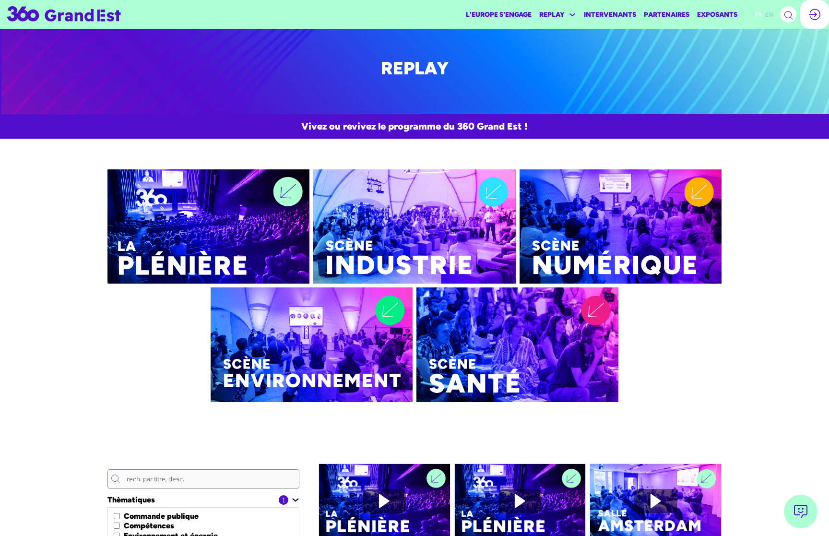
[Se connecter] (814, 14)
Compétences (149, 525)
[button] (758, 14)
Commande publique (161, 515)
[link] (499, 14)
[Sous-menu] (572, 15)
